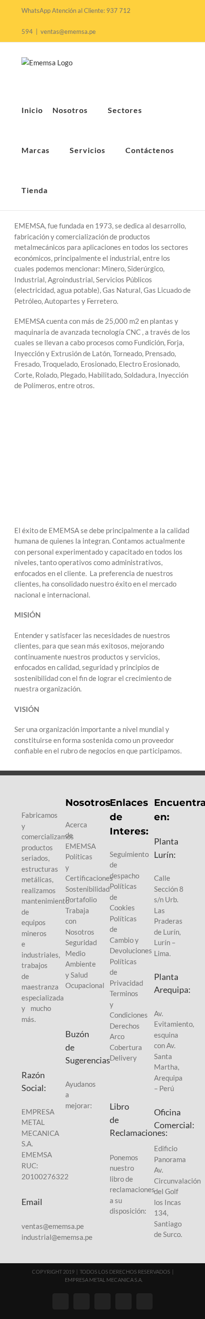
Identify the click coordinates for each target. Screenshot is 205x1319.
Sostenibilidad (87, 889)
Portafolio (81, 899)
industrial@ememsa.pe (56, 1237)
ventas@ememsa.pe (68, 31)
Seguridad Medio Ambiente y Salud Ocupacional (84, 963)
